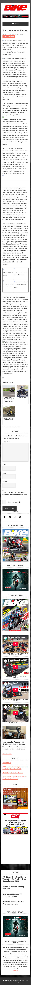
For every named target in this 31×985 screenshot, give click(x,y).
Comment (5, 442)
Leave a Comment (9, 36)
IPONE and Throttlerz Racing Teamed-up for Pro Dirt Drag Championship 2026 (14, 879)
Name (4, 465)
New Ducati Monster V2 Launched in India (12, 895)
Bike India (15, 7)
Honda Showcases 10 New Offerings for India (13, 902)
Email (4, 473)
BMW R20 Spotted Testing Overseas (12, 773)
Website (4, 482)
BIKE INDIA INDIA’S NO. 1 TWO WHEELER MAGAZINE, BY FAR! (17, 981)
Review (12, 427)
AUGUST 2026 (6, 763)
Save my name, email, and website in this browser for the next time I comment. (14, 493)
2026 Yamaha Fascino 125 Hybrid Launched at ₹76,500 (13, 743)
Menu (17, 24)
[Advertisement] (15, 848)
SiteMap (15, 970)
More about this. (7, 754)
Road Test (17, 427)
